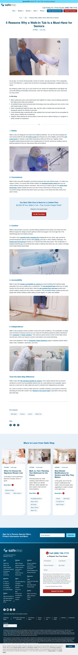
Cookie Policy (55, 618)
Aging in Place (34, 501)
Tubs (13, 11)
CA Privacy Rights (6, 618)
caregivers (16, 335)
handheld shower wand (49, 183)
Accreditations (18, 595)
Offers (28, 599)
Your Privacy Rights (31, 618)
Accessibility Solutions (36, 498)
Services (28, 11)
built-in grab (32, 137)
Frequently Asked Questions (38, 341)
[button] (77, 644)
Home (20, 17)
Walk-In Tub (38, 414)
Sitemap (64, 617)
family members (26, 335)
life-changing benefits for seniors (31, 381)
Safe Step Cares (19, 585)
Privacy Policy (40, 618)
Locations (17, 597)
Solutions (5, 578)
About (35, 11)
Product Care (18, 593)
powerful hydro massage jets (29, 237)
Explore (5, 593)
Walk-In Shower (17, 493)
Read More (7, 485)
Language (5, 623)
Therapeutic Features (8, 569)
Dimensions (6, 575)
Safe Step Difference (20, 581)
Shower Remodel (31, 572)
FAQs (28, 579)
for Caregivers (6, 587)
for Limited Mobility (7, 589)
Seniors (30, 414)
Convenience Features (6, 572)
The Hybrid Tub (60, 501)
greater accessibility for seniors (30, 284)
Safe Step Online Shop (7, 601)
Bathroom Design (9, 490)
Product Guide (30, 587)
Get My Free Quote (39, 214)
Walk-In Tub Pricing (31, 593)
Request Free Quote (70, 11)
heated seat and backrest (17, 242)
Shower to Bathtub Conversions (31, 564)
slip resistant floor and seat (48, 288)
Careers (17, 599)
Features (22, 414)
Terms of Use (66, 583)
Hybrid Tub (6, 563)
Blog (26, 17)
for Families (6, 585)
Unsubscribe (72, 617)
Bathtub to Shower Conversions (31, 567)
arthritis (37, 240)
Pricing (42, 11)
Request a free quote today (41, 391)
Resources (30, 576)
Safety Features (7, 567)
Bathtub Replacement (32, 570)
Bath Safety (14, 414)
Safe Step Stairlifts (7, 598)
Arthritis (58, 498)
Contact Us (18, 589)
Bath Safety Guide (31, 585)
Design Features (19, 567)
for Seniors (6, 581)
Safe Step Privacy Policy (57, 583)
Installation (17, 583)
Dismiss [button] (70, 646)
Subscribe (71, 535)
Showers (20, 11)
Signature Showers (7, 596)
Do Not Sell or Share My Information (19, 618)
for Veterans (6, 583)
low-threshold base (49, 286)
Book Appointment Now (54, 11)
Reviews (17, 587)
